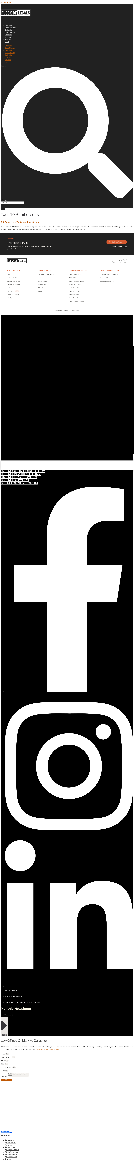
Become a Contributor (13, 294)
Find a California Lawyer (14, 288)
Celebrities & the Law (106, 278)
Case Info (4, 1076)
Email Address (6, 1015)
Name (3, 1054)
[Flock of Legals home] (17, 260)
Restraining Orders (74, 294)
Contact (40, 278)
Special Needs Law (74, 298)
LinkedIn (40, 291)
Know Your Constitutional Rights (109, 274)
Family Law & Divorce (75, 284)
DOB (3, 1064)
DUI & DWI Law (73, 278)
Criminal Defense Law (75, 274)
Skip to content (6, 2)
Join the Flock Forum (115, 242)
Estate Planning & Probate (76, 281)
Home (8, 274)
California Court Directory (14, 278)
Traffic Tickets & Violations (76, 301)
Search (3, 66)
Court (3, 1070)
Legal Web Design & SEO (107, 281)
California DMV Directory (14, 281)
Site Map (9, 298)
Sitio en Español (42, 281)
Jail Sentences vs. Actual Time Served (20, 222)
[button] (6, 1132)
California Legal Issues (13, 284)
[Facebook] (114, 261)
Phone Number (6, 1057)
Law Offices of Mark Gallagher (46, 274)
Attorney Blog (42, 284)
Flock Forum (12, 291)
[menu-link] (3, 207)
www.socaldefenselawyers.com (48, 1049)
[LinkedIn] (125, 261)
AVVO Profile (42, 288)
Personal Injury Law (74, 291)
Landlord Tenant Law (74, 288)
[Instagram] (120, 261)
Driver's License (6, 1067)
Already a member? (119, 246)
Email (3, 1060)
